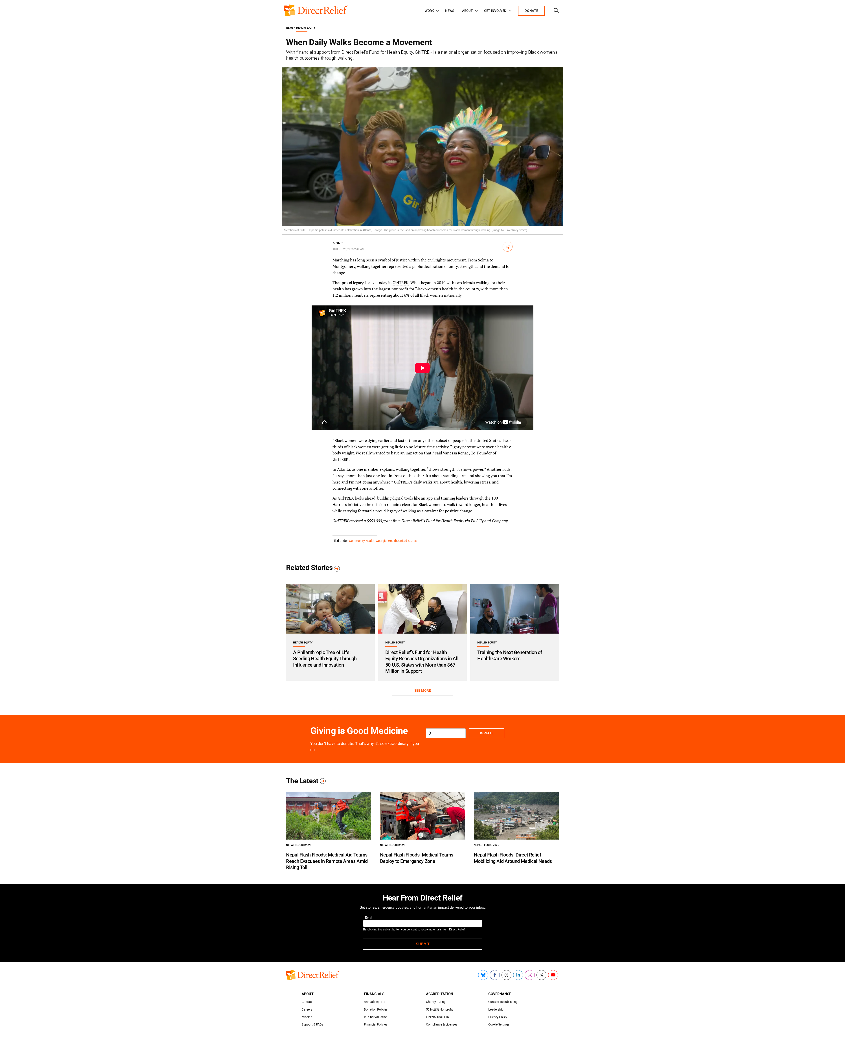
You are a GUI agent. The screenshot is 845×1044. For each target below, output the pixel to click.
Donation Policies (376, 1009)
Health (392, 540)
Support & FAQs (312, 1024)
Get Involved (495, 11)
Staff (339, 243)
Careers (307, 1009)
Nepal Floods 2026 (298, 845)
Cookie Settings (498, 1024)
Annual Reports (374, 1002)
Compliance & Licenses (441, 1024)
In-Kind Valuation (376, 1017)
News (449, 11)
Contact (307, 1002)
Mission (307, 1017)
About (467, 11)
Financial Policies (375, 1024)
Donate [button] (531, 11)
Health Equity (305, 27)
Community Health (362, 540)
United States (407, 540)
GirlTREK (401, 282)
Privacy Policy (497, 1017)
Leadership (495, 1009)
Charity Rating (436, 1002)
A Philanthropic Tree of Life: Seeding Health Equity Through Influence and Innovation (325, 659)
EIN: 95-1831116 (437, 1017)
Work (429, 11)
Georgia (381, 540)
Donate (486, 733)
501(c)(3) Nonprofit (439, 1009)
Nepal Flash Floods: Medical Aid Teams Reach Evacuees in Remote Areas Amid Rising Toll (327, 861)
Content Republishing (503, 1002)
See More (422, 691)
